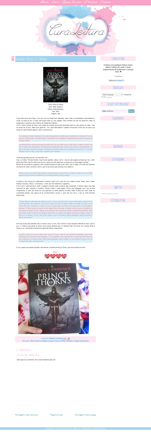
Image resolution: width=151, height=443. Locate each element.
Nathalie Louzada (55, 338)
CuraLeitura (49, 428)
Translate (109, 97)
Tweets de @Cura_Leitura (109, 194)
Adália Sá (76, 428)
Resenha (70, 341)
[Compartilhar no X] (67, 339)
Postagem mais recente (26, 414)
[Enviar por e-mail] (63, 339)
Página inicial (56, 414)
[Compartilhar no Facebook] (69, 339)
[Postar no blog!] (65, 339)
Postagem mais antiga (85, 414)
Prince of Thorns (60, 341)
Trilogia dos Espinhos (81, 341)
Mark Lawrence (36, 341)
